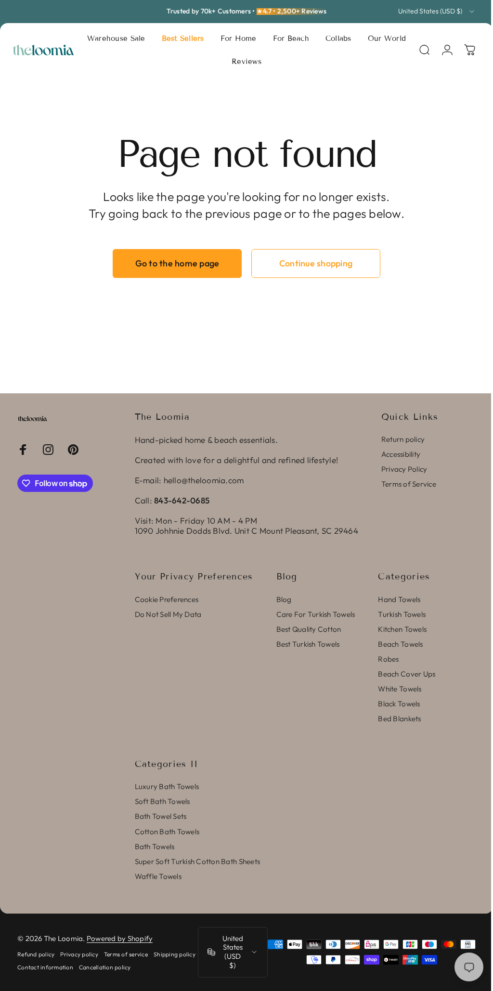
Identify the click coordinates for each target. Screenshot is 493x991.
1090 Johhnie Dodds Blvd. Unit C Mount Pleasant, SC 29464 (246, 531)
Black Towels (399, 703)
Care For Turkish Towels (315, 614)
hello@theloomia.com (204, 480)
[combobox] (437, 11)
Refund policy (35, 954)
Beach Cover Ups (406, 673)
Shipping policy (38, 967)
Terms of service (126, 954)
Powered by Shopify (120, 938)
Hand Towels (399, 599)
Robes (388, 659)
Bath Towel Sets (161, 816)
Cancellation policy (153, 967)
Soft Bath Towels (162, 801)
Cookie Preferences (167, 599)
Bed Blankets (399, 718)
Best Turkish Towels (308, 644)
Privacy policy (79, 954)
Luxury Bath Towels (167, 786)
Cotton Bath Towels (167, 831)
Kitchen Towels (402, 629)
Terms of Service (408, 484)
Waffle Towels (158, 876)
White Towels (399, 688)
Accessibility (400, 454)
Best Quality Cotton (308, 629)
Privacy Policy (404, 469)
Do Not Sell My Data (168, 614)
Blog (284, 599)
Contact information (93, 967)
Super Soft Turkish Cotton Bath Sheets (197, 861)
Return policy (403, 439)
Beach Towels (400, 644)
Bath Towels (155, 846)
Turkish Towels (402, 614)
